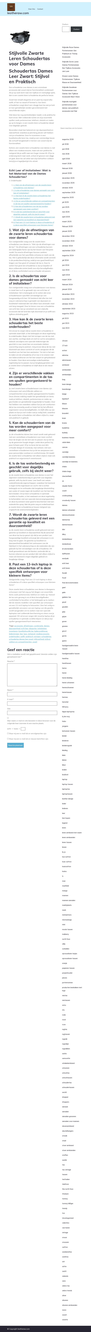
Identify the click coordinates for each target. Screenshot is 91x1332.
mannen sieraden (68, 900)
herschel (65, 702)
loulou (64, 871)
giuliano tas (66, 597)
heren (64, 673)
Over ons (31, 9)
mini (63, 924)
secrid (64, 1092)
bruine (64, 423)
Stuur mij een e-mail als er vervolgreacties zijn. (28, 733)
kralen (64, 770)
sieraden (65, 1112)
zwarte (65, 1320)
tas (63, 1165)
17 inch (64, 345)
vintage (65, 1232)
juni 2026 (65, 149)
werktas (65, 1257)
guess (64, 641)
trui (63, 1213)
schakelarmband (68, 1063)
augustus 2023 (68, 313)
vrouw (64, 1237)
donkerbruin (66, 544)
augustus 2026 (68, 139)
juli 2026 (65, 144)
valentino (65, 1223)
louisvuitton (66, 866)
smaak (64, 1136)
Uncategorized (67, 1218)
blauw (64, 404)
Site (8, 709)
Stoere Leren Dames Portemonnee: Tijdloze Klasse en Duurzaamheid (71, 79)
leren (64, 828)
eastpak (65, 558)
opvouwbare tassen (70, 958)
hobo (64, 721)
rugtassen (66, 1034)
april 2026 (66, 159)
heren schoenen (68, 683)
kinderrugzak (67, 745)
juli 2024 (65, 260)
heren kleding (67, 678)
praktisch (29, 636)
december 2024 (68, 236)
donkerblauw (67, 539)
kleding (64, 750)
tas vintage (66, 1170)
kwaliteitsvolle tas (26, 631)
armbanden (66, 370)
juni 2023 (65, 323)
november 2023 (68, 299)
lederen (65, 808)
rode (64, 1015)
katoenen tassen (68, 731)
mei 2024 (65, 270)
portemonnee (67, 983)
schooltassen (67, 1078)
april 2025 (66, 217)
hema (64, 668)
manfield (65, 886)
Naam (10, 690)
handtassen (66, 663)
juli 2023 (65, 318)
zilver (64, 1295)
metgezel (31, 634)
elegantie (33, 628)
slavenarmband (68, 1126)
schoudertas (46, 636)
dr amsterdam (67, 549)
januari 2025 (67, 231)
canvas (64, 447)
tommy (65, 1199)
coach (64, 491)
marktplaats (67, 905)
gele (63, 592)
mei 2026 (65, 154)
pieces (64, 978)
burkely (65, 433)
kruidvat (65, 775)
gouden (65, 607)
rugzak (64, 1039)
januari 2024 (67, 289)
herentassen (67, 692)
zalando (65, 1276)
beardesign (66, 389)
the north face (67, 1189)
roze (64, 1024)
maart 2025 (66, 221)
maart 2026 (66, 163)
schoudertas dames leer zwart (21, 639)
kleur (64, 765)
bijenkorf (65, 399)
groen (64, 621)
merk (64, 910)
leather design (67, 799)
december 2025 (68, 178)
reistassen (66, 1000)
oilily (63, 944)
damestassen (67, 525)
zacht (64, 1271)
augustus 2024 (68, 255)
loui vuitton (66, 857)
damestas (66, 520)
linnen (64, 847)
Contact (40, 9)
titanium (65, 1194)
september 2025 (68, 192)
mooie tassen (67, 929)
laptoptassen (67, 794)
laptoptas (66, 789)
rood (64, 1020)
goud (64, 602)
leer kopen (66, 818)
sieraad (65, 1107)
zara (64, 1281)
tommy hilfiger (67, 1203)
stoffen (65, 1155)
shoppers (65, 1102)
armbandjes (66, 375)
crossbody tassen (69, 500)
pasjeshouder (67, 973)
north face (66, 939)
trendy (64, 1208)
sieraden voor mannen (70, 1121)
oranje (64, 963)
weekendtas (67, 1252)
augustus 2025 (68, 197)
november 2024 (68, 241)
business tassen (68, 437)
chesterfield (66, 476)
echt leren (66, 568)
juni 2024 (65, 265)
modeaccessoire (42, 634)
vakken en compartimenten (20, 642)
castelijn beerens (68, 457)
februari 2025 (67, 226)
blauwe (65, 408)
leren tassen (67, 842)
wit (63, 1261)
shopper (65, 1097)
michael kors (66, 915)
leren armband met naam (72, 833)
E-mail (10, 699)
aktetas (65, 355)
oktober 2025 (67, 188)
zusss (64, 1310)
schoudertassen (68, 1087)
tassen (64, 1174)
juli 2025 (65, 202)
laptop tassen (67, 784)
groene (65, 626)
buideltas (65, 428)
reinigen (37, 636)
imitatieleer (42, 628)
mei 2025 (65, 212)
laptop (64, 779)
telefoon (65, 1184)
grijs (63, 612)
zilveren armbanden (69, 1305)
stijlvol (47, 639)
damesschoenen (68, 515)
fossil (64, 578)
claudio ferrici (67, 486)
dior (63, 529)
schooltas (65, 1073)
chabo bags (66, 471)
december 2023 (68, 294)
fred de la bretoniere (70, 583)
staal (64, 1141)
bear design (66, 384)
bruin (64, 418)
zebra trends (67, 1291)
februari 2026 (67, 168)
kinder (64, 736)
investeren (13, 631)
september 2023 (68, 309)
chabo (64, 467)
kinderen (65, 741)
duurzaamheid (14, 628)
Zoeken (65, 24)
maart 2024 (66, 280)
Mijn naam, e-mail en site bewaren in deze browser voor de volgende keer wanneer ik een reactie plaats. (31, 722)
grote (64, 636)
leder (64, 804)
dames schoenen (68, 510)
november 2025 (68, 183)
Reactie (11, 661)
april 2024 (66, 275)
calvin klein (66, 442)
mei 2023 (65, 328)
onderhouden (14, 636)
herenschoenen (68, 687)
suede (64, 1160)
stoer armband (68, 1145)
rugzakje (65, 1044)
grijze (64, 616)
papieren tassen (68, 968)
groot (64, 631)
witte (64, 1266)
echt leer (24, 628)
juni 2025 (65, 207)
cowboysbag (67, 496)
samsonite (66, 1058)
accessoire (18, 626)
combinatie (38, 626)
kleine (64, 760)
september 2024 (68, 250)
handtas (65, 658)
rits (63, 1010)
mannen (65, 895)
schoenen (65, 1068)
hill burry (65, 707)
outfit (23, 636)
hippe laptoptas (68, 712)
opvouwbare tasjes (69, 953)
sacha (64, 1053)
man (63, 881)
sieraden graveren (69, 1116)
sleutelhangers (67, 1131)
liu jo (64, 852)
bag (63, 379)
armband (65, 365)
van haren (66, 1228)
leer (21, 634)
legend (64, 823)
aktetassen (66, 360)
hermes (65, 697)
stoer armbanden (68, 1150)
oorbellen (65, 949)
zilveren (65, 1300)
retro (64, 1005)
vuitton (65, 1247)
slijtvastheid (39, 639)
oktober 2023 (67, 304)
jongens (65, 726)
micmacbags (67, 920)
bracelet (65, 413)
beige (64, 394)
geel (63, 587)
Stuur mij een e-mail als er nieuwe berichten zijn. (28, 739)
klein (63, 755)
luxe (25, 634)
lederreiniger (14, 634)
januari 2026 (67, 173)
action (64, 350)
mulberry (65, 934)
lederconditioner (40, 631)
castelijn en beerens (69, 462)
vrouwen (65, 1242)
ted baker (66, 1179)
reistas (64, 995)
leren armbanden (68, 837)
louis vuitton (66, 862)
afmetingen (28, 626)
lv (62, 876)
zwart (35, 642)
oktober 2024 (67, 246)
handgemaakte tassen (71, 653)
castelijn (65, 452)
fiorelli (64, 573)
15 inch (64, 341)
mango (64, 891)
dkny (64, 534)
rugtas (64, 1029)
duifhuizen (66, 554)
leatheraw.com (18, 13)
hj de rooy (66, 716)
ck (63, 481)
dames (46, 626)
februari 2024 (67, 284)
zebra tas (66, 1286)
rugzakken (66, 1049)
